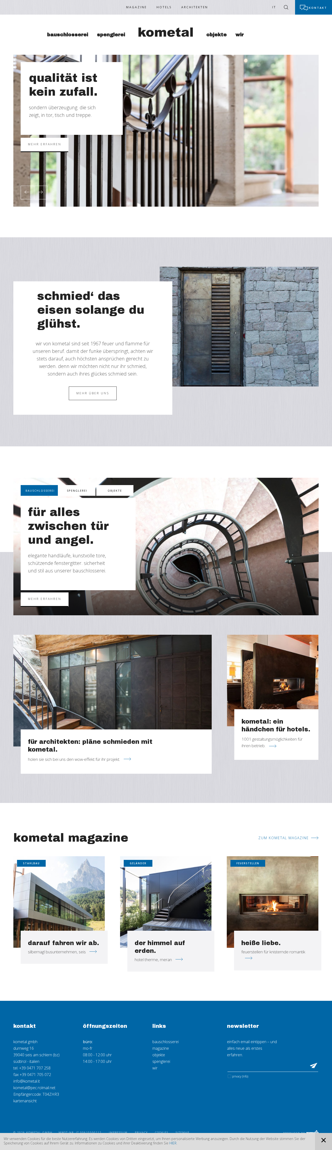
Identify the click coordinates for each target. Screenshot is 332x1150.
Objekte (216, 34)
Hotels (164, 7)
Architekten (194, 7)
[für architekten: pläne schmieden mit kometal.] (112, 690)
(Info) (245, 1076)
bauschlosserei (165, 1041)
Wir (240, 34)
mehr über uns (92, 393)
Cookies (161, 1132)
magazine (160, 1048)
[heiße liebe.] (272, 902)
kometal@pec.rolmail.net (34, 1087)
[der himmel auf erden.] (165, 902)
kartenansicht (25, 1101)
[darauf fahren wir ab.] (59, 902)
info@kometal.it (26, 1081)
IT (274, 7)
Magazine (136, 7)
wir (154, 1068)
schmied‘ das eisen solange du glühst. (90, 310)
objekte (158, 1055)
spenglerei (161, 1061)
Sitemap (182, 1132)
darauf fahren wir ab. (63, 943)
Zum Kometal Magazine (283, 838)
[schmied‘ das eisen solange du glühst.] (239, 326)
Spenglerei (111, 34)
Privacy (240, 1076)
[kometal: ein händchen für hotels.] (272, 680)
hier (172, 1143)
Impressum (118, 1132)
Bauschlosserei (67, 34)
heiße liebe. (260, 943)
